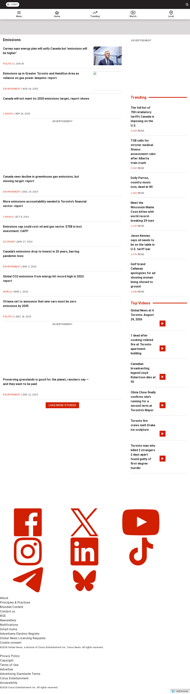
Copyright (7, 660)
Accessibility (9, 683)
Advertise (6, 669)
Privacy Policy (10, 656)
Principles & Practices (15, 602)
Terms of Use (9, 665)
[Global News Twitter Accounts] (85, 535)
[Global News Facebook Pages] (28, 535)
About (4, 598)
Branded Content (11, 607)
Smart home (8, 629)
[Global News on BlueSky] (84, 593)
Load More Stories (62, 406)
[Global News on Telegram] (28, 593)
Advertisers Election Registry (20, 633)
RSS (3, 616)
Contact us (7, 611)
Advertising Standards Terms (20, 674)
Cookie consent (10, 642)
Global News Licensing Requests (22, 638)
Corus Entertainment (14, 678)
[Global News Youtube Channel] (141, 535)
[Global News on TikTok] (141, 564)
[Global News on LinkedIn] (85, 564)
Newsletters (8, 620)
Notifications (9, 625)
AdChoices (182, 691)
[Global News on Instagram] (28, 564)
